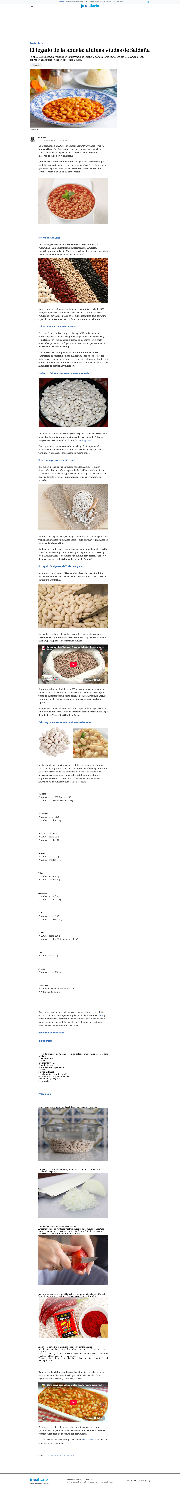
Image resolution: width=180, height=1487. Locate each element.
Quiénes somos (70, 1479)
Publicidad (79, 1479)
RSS (91, 1479)
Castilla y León (36, 43)
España (72, 1455)
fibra (100, 1015)
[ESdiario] (90, 6)
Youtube (47, 1455)
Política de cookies (92, 1482)
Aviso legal (69, 1482)
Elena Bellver (41, 137)
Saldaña (53, 1455)
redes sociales (88, 1439)
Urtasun (108, 2)
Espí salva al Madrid (118, 2)
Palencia (59, 1455)
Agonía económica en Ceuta (97, 2)
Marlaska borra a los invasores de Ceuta (75, 2)
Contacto (86, 1479)
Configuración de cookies (106, 1482)
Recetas (66, 1455)
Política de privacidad (79, 1482)
